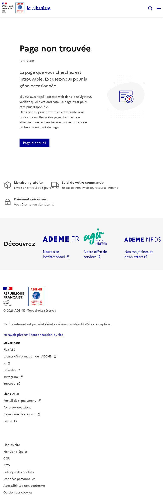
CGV (6, 465)
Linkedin (10, 370)
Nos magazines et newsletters (138, 254)
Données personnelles (19, 479)
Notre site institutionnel (54, 254)
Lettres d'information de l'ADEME (27, 356)
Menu (159, 8)
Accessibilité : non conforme (24, 485)
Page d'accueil (34, 142)
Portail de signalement (20, 400)
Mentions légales (15, 451)
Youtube (9, 383)
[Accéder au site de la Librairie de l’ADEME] (38, 8)
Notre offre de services (95, 254)
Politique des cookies (18, 472)
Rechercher (150, 8)
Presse (8, 421)
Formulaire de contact (20, 414)
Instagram (11, 377)
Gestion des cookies (17, 492)
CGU (6, 458)
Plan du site (11, 445)
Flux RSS (9, 349)
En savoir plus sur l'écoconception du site (33, 335)
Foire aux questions (17, 407)
